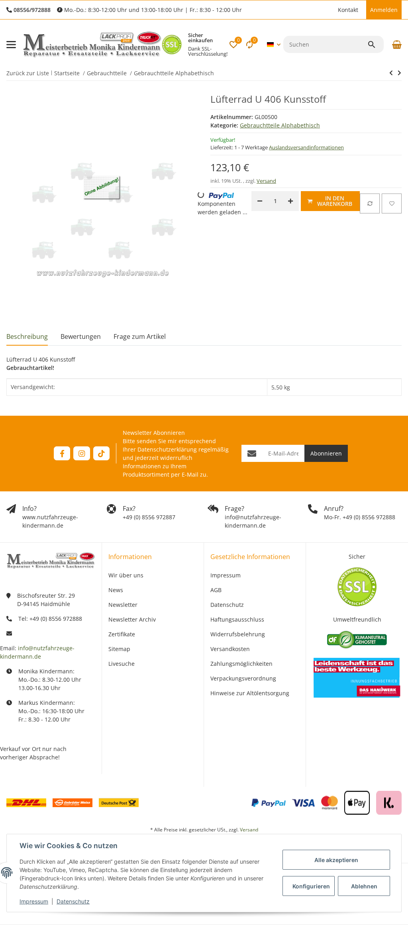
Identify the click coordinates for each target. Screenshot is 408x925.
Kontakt (348, 10)
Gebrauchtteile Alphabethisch (280, 125)
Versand (266, 180)
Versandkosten (230, 649)
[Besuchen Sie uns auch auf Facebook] (62, 453)
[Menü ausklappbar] (11, 44)
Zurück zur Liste (27, 73)
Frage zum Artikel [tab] (140, 336)
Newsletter (122, 604)
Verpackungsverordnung (243, 678)
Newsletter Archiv (132, 619)
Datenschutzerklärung (167, 449)
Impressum (34, 901)
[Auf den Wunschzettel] (392, 203)
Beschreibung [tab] (27, 336)
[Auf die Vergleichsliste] (370, 203)
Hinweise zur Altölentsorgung (249, 693)
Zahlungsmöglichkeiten (241, 663)
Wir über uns (125, 575)
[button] (330, 10)
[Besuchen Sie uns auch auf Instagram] (81, 453)
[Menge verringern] (259, 201)
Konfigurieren (311, 886)
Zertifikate (121, 634)
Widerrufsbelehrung (237, 634)
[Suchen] (375, 44)
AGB (216, 590)
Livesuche (121, 663)
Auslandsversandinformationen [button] (306, 147)
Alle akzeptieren (336, 860)
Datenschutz (73, 901)
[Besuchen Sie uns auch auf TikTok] (101, 453)
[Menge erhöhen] (290, 201)
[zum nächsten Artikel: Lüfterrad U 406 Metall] (391, 73)
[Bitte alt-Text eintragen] (172, 45)
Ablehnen (364, 886)
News (115, 590)
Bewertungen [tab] (81, 336)
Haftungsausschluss (237, 619)
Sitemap (119, 649)
